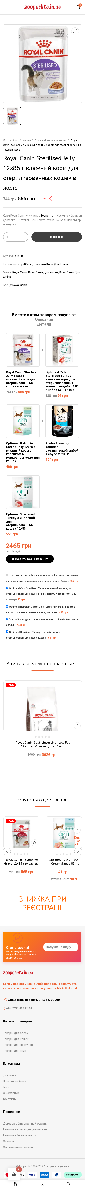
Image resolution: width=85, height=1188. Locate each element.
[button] (78, 7)
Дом (5, 140)
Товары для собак (15, 1033)
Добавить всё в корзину (30, 559)
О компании (11, 1093)
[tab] (44, 314)
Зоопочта (47, 215)
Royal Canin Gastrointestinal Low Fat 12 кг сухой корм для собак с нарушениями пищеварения (42, 745)
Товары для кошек (16, 1039)
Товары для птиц (14, 1051)
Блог (6, 1087)
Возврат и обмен (14, 1081)
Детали (44, 324)
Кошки (27, 140)
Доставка (9, 1075)
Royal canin (19, 272)
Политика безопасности (19, 1135)
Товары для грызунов (18, 1045)
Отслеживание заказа (18, 1147)
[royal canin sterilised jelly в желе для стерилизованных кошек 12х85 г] (12, 116)
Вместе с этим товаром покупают (44, 315)
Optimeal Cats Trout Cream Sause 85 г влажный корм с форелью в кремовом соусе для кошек (63, 862)
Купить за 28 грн (79, 841)
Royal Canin (25, 264)
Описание (44, 319)
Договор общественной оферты (25, 1123)
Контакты (9, 1099)
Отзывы (8, 1141)
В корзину (56, 236)
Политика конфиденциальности (25, 1129)
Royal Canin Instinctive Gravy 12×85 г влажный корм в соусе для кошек (21, 862)
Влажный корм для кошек (51, 140)
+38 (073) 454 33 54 (19, 1008)
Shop (15, 140)
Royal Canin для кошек (43, 272)
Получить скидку (61, 947)
